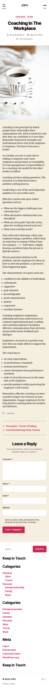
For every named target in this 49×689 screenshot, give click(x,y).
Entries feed (9, 650)
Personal (21, 17)
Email (6, 496)
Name (6, 484)
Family (8, 591)
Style (8, 576)
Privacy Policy (9, 683)
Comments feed (11, 653)
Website (6, 508)
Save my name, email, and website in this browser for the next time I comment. (22, 521)
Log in (6, 646)
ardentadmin (18, 35)
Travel (8, 580)
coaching (10, 413)
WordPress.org (11, 657)
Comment (8, 459)
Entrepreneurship (14, 587)
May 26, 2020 (36, 35)
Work (30, 17)
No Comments (26, 39)
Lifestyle (7, 573)
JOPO (24, 5)
